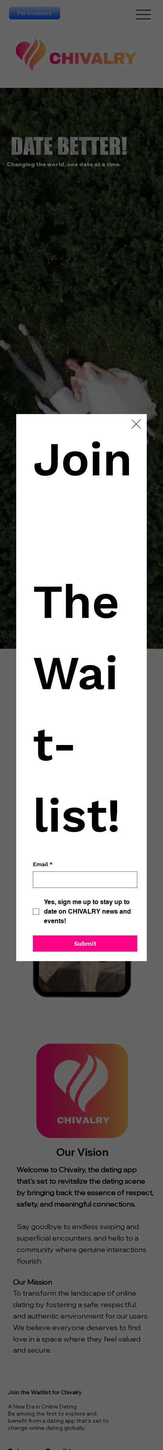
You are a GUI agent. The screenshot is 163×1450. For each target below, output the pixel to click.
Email (43, 864)
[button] (136, 424)
